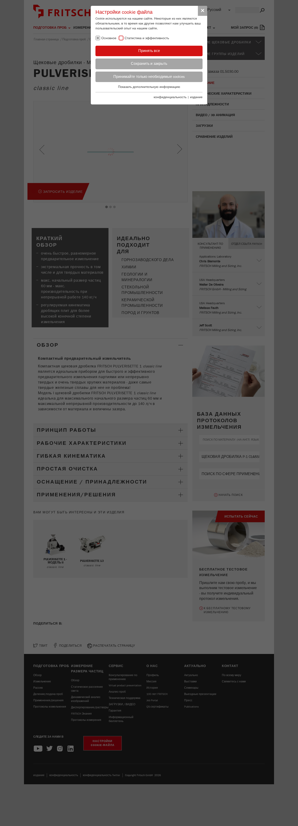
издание (196, 97)
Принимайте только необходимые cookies (149, 77)
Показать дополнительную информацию (149, 87)
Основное (108, 38)
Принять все (149, 51)
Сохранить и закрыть (149, 64)
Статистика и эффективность (147, 38)
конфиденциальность (170, 97)
